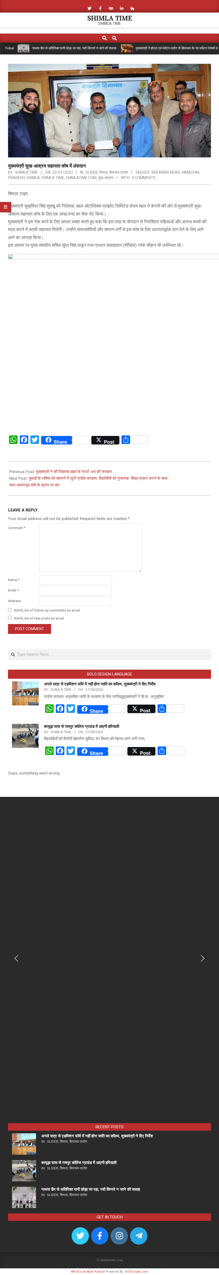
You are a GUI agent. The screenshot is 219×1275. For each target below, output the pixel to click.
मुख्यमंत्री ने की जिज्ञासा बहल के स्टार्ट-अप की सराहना (74, 471)
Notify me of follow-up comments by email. (47, 610)
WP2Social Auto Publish (88, 1271)
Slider (92, 172)
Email (13, 590)
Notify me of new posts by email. (39, 618)
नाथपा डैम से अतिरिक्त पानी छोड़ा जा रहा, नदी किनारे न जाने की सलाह (56, 48)
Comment (16, 528)
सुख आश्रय (106, 178)
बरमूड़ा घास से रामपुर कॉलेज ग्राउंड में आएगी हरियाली (81, 726)
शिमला (103, 172)
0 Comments (144, 178)
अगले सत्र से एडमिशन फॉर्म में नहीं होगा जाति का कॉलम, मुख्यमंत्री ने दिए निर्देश (100, 684)
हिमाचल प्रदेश (118, 172)
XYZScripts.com (136, 1271)
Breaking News (166, 172)
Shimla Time (52, 178)
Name (13, 580)
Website (14, 601)
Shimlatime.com (81, 178)
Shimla (33, 178)
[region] (109, 962)
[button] (16, 958)
